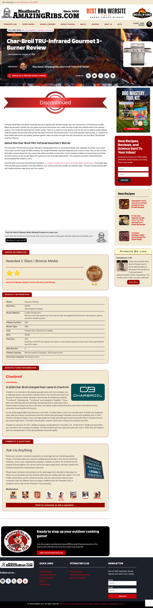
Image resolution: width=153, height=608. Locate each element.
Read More (133, 282)
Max (25, 498)
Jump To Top (133, 605)
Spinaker (49, 498)
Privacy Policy (87, 604)
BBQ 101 (83, 24)
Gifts (119, 24)
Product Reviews (68, 24)
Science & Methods (47, 24)
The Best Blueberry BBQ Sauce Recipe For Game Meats (138, 236)
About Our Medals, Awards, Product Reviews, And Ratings (30, 282)
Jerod (73, 498)
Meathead (13, 498)
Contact (121, 604)
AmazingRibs (30, 30)
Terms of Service (100, 604)
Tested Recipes (28, 24)
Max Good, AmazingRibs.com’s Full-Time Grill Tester (60, 66)
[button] (149, 24)
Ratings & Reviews (45, 30)
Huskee (85, 498)
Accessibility (112, 604)
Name (110, 580)
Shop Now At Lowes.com (15, 240)
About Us (108, 24)
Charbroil (14, 377)
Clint (37, 498)
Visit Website (11, 382)
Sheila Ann (97, 498)
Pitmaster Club (10, 24)
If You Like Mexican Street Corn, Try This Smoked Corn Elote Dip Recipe (138, 220)
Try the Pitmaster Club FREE (26, 2)
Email (110, 587)
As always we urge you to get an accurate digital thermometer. (69, 163)
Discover (95, 24)
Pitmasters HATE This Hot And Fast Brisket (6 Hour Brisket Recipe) (139, 204)
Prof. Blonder (61, 499)
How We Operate (74, 604)
